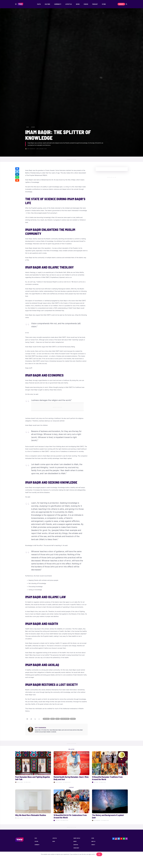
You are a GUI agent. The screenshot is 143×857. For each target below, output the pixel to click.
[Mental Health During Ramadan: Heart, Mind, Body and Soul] (71, 767)
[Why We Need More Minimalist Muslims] (33, 805)
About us (93, 841)
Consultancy (76, 847)
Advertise (75, 844)
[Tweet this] (17, 171)
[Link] (20, 4)
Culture (36, 841)
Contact (93, 844)
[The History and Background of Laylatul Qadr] (110, 805)
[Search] (126, 4)
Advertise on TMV (71, 159)
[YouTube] (121, 839)
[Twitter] (119, 839)
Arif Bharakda (31, 148)
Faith (36, 838)
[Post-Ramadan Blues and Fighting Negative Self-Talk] (33, 767)
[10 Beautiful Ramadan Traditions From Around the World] (110, 767)
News (54, 841)
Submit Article (76, 838)
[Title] (124, 839)
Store (92, 838)
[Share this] (17, 168)
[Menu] (16, 4)
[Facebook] (113, 839)
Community (37, 844)
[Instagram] (116, 839)
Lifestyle (55, 838)
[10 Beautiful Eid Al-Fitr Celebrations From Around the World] (71, 805)
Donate (75, 841)
